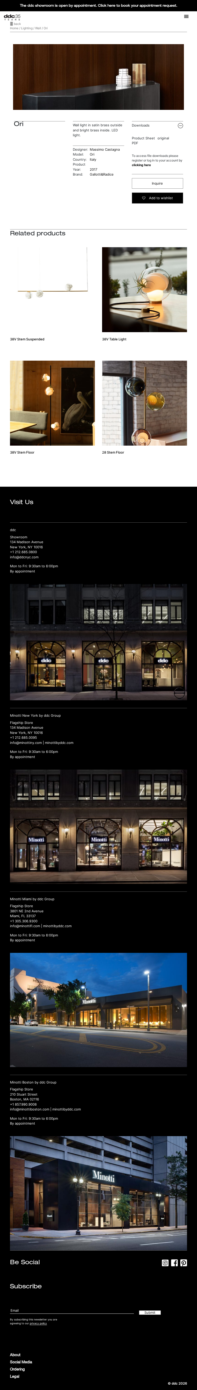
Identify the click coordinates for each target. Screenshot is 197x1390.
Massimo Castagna (105, 149)
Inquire (157, 183)
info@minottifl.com (25, 926)
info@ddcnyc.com (24, 557)
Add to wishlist (160, 198)
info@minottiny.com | (27, 743)
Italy (93, 159)
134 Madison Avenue (26, 542)
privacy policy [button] (38, 1323)
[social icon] (165, 1264)
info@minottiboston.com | (31, 1109)
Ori (92, 154)
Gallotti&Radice (102, 174)
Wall (38, 28)
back (17, 24)
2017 (93, 169)
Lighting (27, 28)
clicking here (141, 165)
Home (14, 28)
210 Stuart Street (23, 1094)
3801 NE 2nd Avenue (27, 911)
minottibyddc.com (59, 743)
